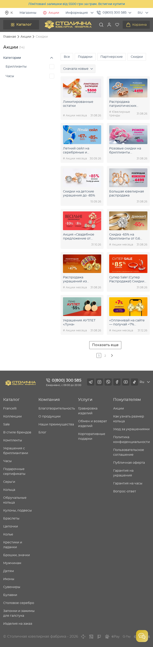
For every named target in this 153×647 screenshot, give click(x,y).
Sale (6, 424)
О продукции (49, 416)
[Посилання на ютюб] (125, 382)
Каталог (24, 25)
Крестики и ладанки (12, 545)
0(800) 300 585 (115, 12)
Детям (8, 571)
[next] (111, 355)
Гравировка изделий (87, 411)
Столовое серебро (18, 603)
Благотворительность (56, 408)
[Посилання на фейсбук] (117, 382)
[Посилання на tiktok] (134, 382)
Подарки (85, 56)
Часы (10, 76)
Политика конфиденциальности (131, 440)
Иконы (8, 579)
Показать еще (105, 345)
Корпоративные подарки (91, 436)
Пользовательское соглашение (128, 452)
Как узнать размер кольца (128, 419)
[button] (109, 25)
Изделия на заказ (17, 623)
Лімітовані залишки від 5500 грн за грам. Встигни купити (76, 4)
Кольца (9, 489)
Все (67, 56)
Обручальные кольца (14, 500)
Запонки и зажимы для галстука (19, 613)
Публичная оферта (129, 462)
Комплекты (12, 440)
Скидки (137, 56)
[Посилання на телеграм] (90, 382)
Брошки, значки (16, 555)
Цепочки (10, 526)
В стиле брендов (17, 432)
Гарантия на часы (127, 483)
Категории (12, 57)
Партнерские (111, 56)
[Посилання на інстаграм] (99, 382)
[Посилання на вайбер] (108, 382)
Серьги (9, 481)
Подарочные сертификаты (14, 471)
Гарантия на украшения (123, 473)
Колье (8, 534)
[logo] (68, 25)
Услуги (85, 400)
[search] (101, 25)
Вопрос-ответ (124, 491)
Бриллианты (16, 66)
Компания (49, 400)
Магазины (28, 12)
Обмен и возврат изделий (92, 424)
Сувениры (11, 587)
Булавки (10, 595)
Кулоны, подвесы (17, 510)
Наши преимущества (56, 424)
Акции (53, 12)
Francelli (10, 408)
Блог (42, 432)
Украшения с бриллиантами (15, 451)
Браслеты (11, 518)
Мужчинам (12, 563)
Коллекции (12, 416)
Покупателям (127, 400)
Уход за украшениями (131, 429)
